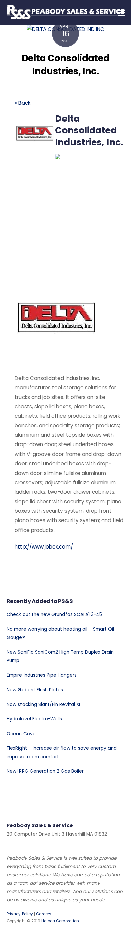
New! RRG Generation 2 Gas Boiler (45, 771)
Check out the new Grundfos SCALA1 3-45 (54, 614)
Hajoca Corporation (60, 921)
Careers (43, 914)
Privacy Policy (20, 914)
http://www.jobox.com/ (44, 546)
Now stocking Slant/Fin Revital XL (44, 704)
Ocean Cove (21, 734)
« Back (22, 102)
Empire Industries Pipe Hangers (42, 675)
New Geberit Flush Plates (35, 690)
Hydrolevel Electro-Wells (34, 719)
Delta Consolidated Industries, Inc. (65, 65)
